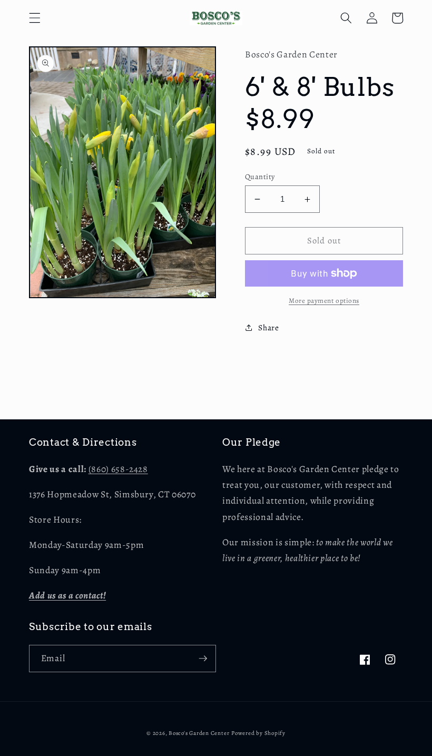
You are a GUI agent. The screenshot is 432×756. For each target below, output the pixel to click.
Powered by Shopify (258, 733)
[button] (34, 18)
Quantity (260, 176)
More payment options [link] (324, 301)
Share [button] (268, 327)
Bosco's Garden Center (199, 733)
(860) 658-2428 (118, 469)
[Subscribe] (202, 658)
